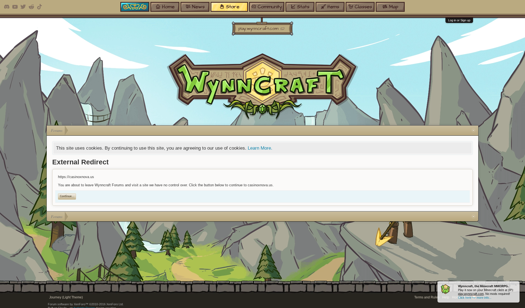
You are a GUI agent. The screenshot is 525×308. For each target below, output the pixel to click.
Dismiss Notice (516, 285)
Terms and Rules (426, 297)
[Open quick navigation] (473, 130)
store (232, 7)
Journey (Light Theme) (66, 297)
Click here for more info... (474, 297)
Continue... (67, 196)
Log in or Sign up (459, 20)
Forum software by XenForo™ (86, 304)
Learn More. (260, 148)
